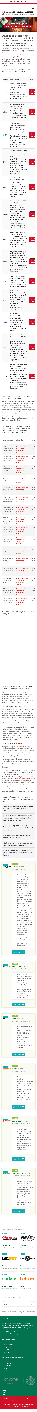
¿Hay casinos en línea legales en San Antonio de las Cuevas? (17, 836)
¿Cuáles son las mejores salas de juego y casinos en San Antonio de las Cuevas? (18, 808)
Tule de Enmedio (18, 1305)
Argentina (8, 1366)
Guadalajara (18, 57)
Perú (7, 1368)
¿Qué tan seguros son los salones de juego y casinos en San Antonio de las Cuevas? (17, 852)
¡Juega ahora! (33, 92)
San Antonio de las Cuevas (21, 869)
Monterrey (27, 57)
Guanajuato (21, 1312)
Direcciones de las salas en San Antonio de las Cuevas (22, 449)
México (4, 53)
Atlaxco (18, 1302)
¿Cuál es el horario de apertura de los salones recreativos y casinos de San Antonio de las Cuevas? (17, 818)
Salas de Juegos (6, 1312)
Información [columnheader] (14, 79)
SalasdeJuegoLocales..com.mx (23, 779)
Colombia (8, 1363)
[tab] (18, 808)
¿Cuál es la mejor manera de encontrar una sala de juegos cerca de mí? (18, 844)
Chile (7, 1371)
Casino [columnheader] (5, 79)
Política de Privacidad (10, 1404)
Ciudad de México (7, 57)
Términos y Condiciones (25, 1404)
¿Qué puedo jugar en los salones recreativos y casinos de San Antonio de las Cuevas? (18, 827)
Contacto (25, 1406)
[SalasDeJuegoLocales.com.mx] (18, 13)
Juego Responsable (15, 1406)
